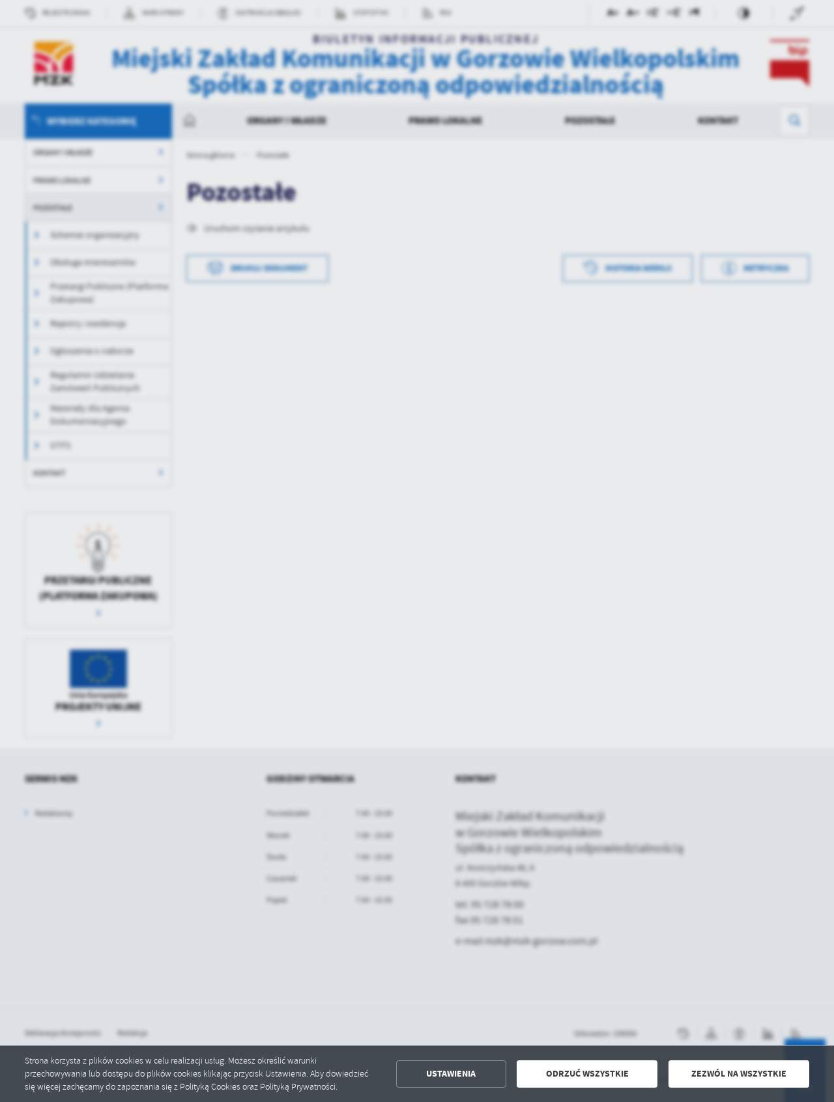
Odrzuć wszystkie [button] (587, 1073)
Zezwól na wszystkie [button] (738, 1073)
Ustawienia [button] (451, 1073)
